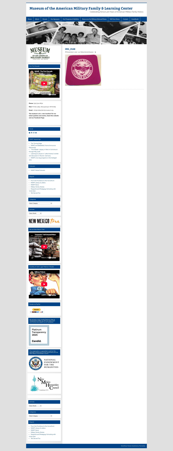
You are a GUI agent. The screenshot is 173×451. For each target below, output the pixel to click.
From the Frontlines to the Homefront (42, 180)
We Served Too (35, 193)
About (37, 19)
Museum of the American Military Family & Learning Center (81, 8)
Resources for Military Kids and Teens (94, 19)
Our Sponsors (55, 19)
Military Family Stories (37, 187)
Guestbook (134, 19)
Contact (125, 19)
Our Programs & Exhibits (71, 19)
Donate (45, 19)
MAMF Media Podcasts (38, 170)
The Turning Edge (36, 143)
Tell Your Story (115, 19)
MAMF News (35, 185)
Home (30, 19)
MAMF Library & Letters (38, 183)
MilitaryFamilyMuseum (87, 52)
